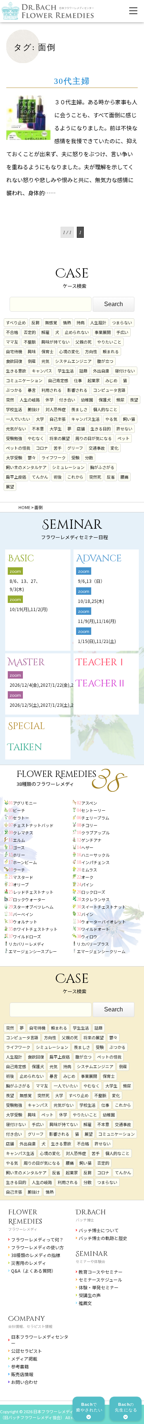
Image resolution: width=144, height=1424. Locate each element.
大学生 (55, 429)
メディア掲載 (24, 1358)
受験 (75, 457)
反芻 (35, 322)
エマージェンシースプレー (32, 951)
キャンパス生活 (85, 419)
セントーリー (93, 810)
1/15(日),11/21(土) (97, 641)
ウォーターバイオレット (103, 922)
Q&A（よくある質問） (33, 1270)
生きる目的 (100, 429)
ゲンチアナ (91, 840)
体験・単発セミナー (99, 1287)
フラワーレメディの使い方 (37, 1247)
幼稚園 (87, 400)
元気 (45, 361)
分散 (89, 457)
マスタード (23, 877)
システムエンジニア (73, 361)
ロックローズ (93, 892)
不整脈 (30, 342)
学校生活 (14, 409)
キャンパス (42, 371)
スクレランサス (95, 899)
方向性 (91, 351)
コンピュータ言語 (109, 390)
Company (26, 1318)
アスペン (89, 803)
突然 (10, 400)
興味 (32, 351)
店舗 (81, 429)
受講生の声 (90, 1295)
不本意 (38, 429)
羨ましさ (79, 409)
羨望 (134, 400)
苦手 (58, 448)
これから (75, 477)
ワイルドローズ (27, 936)
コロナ (42, 448)
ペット (123, 438)
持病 (80, 322)
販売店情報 (22, 1374)
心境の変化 (69, 351)
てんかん (40, 477)
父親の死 (83, 342)
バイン (87, 914)
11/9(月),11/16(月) (97, 621)
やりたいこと (109, 342)
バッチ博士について (99, 1230)
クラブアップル (95, 833)
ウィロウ (89, 936)
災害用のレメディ (28, 1263)
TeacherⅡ (101, 683)
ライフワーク (53, 457)
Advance (99, 558)
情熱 (67, 322)
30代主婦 (72, 81)
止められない (77, 332)
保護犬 (105, 400)
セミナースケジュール (100, 1279)
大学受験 (14, 457)
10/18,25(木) (91, 601)
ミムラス (89, 870)
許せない (124, 429)
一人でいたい (18, 419)
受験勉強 (14, 438)
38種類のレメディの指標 (35, 1255)
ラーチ (19, 870)
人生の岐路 (30, 400)
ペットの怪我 (18, 448)
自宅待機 (14, 351)
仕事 (78, 380)
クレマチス (23, 833)
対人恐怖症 (55, 409)
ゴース (19, 847)
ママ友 (12, 342)
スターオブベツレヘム (33, 907)
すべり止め (16, 322)
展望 (10, 486)
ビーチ (19, 810)
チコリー (89, 825)
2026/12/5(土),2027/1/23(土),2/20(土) (51, 705)
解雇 (45, 332)
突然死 (95, 477)
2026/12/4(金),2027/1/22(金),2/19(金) (49, 685)
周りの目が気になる (93, 438)
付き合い (67, 400)
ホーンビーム (25, 862)
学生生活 (66, 371)
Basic (21, 558)
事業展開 (103, 332)
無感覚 (51, 322)
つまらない (122, 322)
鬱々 (32, 457)
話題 (83, 371)
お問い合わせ (24, 1382)
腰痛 (124, 477)
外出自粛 (101, 371)
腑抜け (34, 409)
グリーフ (75, 448)
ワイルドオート (95, 929)
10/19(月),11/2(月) (29, 609)
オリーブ (21, 884)
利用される (51, 390)
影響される (77, 390)
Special (26, 726)
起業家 (94, 380)
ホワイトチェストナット (35, 929)
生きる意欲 (16, 371)
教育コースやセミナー (101, 1272)
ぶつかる (14, 390)
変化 (114, 448)
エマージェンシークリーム (101, 951)
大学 (40, 419)
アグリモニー (25, 803)
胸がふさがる (102, 467)
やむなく (36, 438)
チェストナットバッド (33, 825)
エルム (19, 840)
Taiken (25, 747)
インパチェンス (95, 862)
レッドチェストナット (33, 892)
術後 (58, 477)
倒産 (32, 361)
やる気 (111, 419)
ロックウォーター (29, 899)
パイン (87, 884)
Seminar (92, 1254)
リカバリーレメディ (26, 944)
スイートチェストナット (103, 907)
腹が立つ (105, 361)
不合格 (12, 332)
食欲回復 (14, 361)
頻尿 (120, 400)
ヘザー (87, 847)
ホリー (19, 855)
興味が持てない (55, 342)
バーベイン (23, 914)
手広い (122, 332)
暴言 (32, 390)
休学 (49, 400)
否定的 (30, 332)
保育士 (47, 351)
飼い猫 (129, 419)
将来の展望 (59, 438)
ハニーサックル (95, 855)
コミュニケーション (24, 380)
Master (26, 662)
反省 (111, 477)
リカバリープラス (93, 944)
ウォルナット (25, 922)
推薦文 (85, 1303)
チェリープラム (95, 818)
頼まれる (111, 351)
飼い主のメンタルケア (26, 467)
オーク (87, 877)
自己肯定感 (58, 380)
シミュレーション (68, 467)
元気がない (16, 429)
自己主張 (57, 419)
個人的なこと (105, 409)
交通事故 (97, 448)
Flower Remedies (25, 1217)
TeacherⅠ (101, 662)
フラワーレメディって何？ (37, 1239)
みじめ (111, 380)
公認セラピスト (26, 1351)
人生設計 (98, 322)
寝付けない (125, 371)
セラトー (21, 818)
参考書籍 (20, 1366)
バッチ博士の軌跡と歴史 (103, 1238)
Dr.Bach (91, 1212)
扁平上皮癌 (16, 477)
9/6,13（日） (91, 581)
